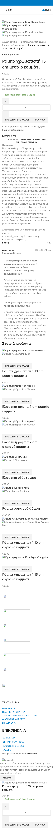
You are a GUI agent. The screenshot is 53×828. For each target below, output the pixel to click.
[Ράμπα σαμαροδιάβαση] (15, 487)
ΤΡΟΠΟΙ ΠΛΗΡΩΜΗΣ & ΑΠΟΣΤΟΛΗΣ (20, 715)
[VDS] (26, 639)
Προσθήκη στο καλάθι (17, 120)
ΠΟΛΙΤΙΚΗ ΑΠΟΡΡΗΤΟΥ (14, 712)
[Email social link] (24, 136)
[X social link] (21, 136)
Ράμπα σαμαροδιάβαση (21, 508)
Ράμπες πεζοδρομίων (13, 45)
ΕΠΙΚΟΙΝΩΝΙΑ (8, 723)
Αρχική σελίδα (9, 42)
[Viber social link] (31, 136)
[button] (17, 366)
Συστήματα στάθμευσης (33, 42)
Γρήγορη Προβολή (6, 359)
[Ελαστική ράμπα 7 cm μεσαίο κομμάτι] (18, 385)
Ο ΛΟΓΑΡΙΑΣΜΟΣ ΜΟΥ (13, 719)
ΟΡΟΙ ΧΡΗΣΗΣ (9, 708)
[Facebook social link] (24, 3)
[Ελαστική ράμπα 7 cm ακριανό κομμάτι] (18, 421)
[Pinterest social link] (27, 136)
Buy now (40, 120)
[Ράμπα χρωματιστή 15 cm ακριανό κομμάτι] (25, 557)
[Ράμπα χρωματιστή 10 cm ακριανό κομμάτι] (25, 518)
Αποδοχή (7, 778)
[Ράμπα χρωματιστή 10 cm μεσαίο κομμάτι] (24, 350)
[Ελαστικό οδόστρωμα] (14, 456)
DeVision (32, 753)
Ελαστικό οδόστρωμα (19, 478)
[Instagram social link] (28, 3)
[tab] (12, 139)
